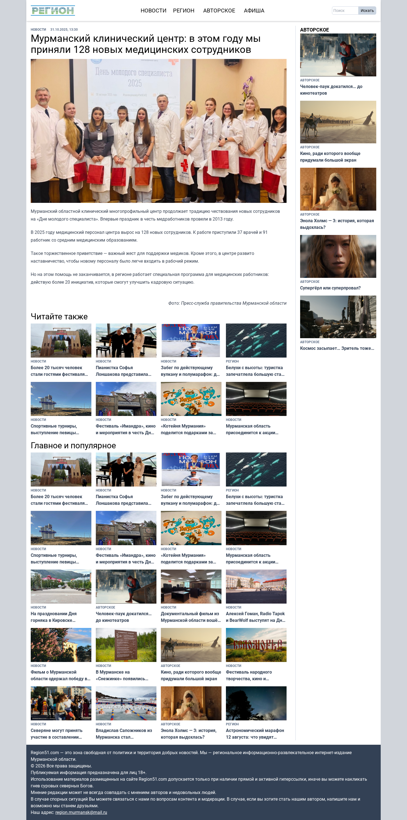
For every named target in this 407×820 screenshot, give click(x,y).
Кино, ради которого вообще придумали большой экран (191, 675)
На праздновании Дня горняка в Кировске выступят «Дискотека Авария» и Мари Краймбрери (54, 617)
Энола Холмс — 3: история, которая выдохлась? (189, 733)
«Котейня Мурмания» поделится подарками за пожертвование (187, 429)
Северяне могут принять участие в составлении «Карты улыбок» (57, 733)
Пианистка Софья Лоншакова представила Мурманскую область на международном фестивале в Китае (125, 370)
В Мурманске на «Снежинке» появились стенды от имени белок (120, 675)
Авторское (219, 10)
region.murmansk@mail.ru (81, 812)
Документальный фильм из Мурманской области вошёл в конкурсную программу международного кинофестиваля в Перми (190, 617)
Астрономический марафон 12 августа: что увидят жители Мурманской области (255, 733)
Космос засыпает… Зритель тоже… (337, 348)
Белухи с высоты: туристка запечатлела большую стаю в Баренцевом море (255, 370)
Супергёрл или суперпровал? (330, 288)
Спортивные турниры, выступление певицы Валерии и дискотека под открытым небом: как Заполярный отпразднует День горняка (58, 429)
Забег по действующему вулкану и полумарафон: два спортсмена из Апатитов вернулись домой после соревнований (191, 370)
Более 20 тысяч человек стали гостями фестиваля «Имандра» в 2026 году (58, 370)
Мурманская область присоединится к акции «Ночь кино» (250, 429)
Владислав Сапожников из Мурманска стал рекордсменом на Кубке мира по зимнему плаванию (125, 733)
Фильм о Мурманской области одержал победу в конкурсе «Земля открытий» (61, 675)
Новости (153, 10)
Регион (183, 10)
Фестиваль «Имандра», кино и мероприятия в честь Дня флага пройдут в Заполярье (126, 429)
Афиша (254, 10)
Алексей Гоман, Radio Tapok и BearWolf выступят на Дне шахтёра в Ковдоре (255, 617)
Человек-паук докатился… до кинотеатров (124, 617)
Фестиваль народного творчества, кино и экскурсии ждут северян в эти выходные (253, 675)
